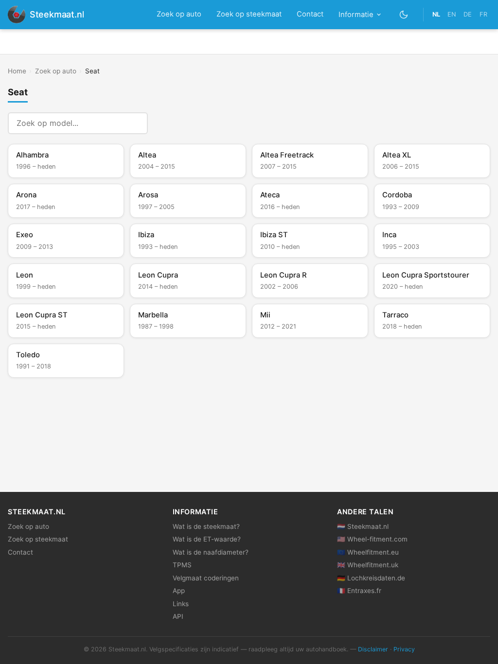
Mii (278, 320)
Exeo (34, 240)
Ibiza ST (280, 240)
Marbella (156, 320)
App (179, 590)
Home (17, 71)
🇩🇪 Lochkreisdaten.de (371, 578)
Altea (156, 160)
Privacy (404, 649)
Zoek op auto (179, 14)
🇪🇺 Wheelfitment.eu (368, 552)
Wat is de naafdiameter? (211, 552)
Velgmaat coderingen (206, 578)
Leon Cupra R (283, 280)
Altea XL (400, 160)
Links (181, 604)
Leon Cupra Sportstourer (425, 280)
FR (483, 14)
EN (451, 14)
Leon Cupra (158, 280)
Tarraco (402, 320)
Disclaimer (373, 649)
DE (467, 14)
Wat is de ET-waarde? (207, 539)
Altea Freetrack (287, 160)
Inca (400, 240)
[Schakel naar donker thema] (403, 14)
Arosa (156, 200)
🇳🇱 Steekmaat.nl (363, 526)
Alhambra (35, 160)
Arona (35, 200)
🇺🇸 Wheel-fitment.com (372, 539)
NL (436, 14)
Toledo (33, 360)
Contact (310, 14)
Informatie (356, 14)
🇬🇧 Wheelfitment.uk (367, 565)
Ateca (280, 200)
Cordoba (400, 200)
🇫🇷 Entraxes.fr (359, 590)
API (178, 616)
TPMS (182, 565)
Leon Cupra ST (42, 320)
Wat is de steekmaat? (206, 526)
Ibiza (158, 240)
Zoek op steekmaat (249, 14)
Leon (35, 280)
